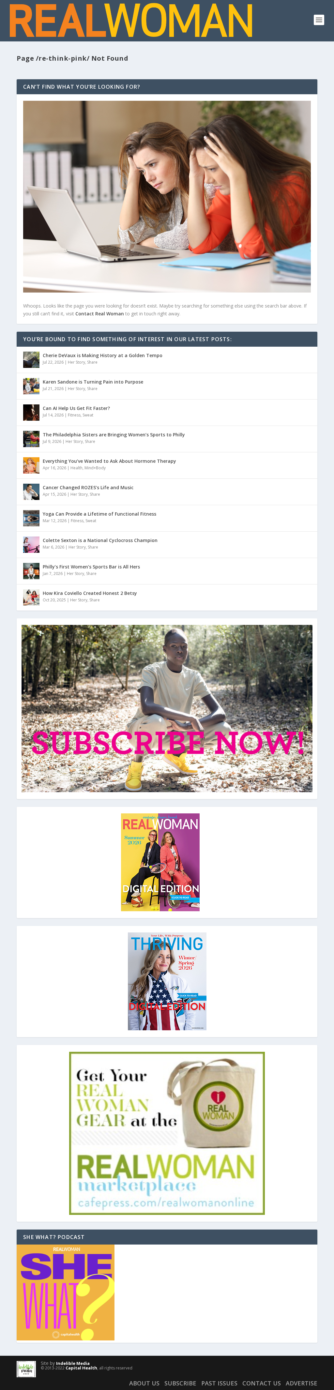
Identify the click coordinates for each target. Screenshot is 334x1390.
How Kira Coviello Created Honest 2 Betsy (90, 593)
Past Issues (219, 1383)
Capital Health (81, 1368)
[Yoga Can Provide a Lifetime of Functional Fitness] (31, 518)
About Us (144, 1383)
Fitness (74, 415)
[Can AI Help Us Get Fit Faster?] (31, 412)
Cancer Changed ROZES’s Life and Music (88, 487)
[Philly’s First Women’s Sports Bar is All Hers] (31, 571)
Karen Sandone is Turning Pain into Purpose (93, 382)
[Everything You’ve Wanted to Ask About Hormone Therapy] (31, 465)
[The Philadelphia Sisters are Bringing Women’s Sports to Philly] (31, 439)
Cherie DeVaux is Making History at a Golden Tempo (102, 355)
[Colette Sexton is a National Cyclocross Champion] (31, 544)
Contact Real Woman (99, 313)
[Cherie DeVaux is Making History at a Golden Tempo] (31, 360)
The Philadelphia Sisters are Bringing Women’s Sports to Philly (114, 434)
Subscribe (180, 1383)
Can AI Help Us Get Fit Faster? (76, 408)
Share (92, 362)
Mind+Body (95, 468)
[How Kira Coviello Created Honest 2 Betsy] (31, 597)
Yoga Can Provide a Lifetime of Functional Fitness (99, 514)
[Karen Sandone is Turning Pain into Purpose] (31, 386)
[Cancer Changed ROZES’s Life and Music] (31, 492)
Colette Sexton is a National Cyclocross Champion (100, 540)
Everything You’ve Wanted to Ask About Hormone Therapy (109, 461)
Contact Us (261, 1383)
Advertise (301, 1383)
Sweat (88, 415)
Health (76, 468)
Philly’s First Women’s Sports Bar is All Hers (91, 567)
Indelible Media (73, 1363)
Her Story (76, 362)
